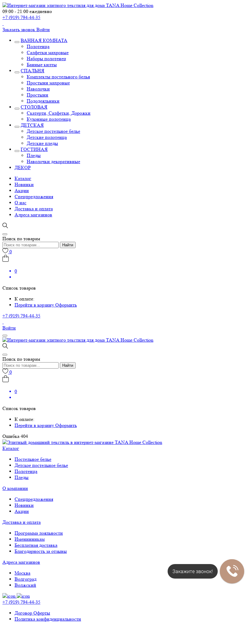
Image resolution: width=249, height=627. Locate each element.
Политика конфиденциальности (48, 619)
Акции (22, 190)
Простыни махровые (48, 83)
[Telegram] (3, 23)
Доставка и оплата (34, 209)
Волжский (25, 585)
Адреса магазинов (33, 215)
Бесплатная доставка (36, 545)
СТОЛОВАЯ (34, 107)
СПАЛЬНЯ (32, 71)
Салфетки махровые (48, 52)
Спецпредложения (34, 196)
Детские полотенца (47, 137)
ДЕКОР (23, 167)
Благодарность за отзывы (41, 551)
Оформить (66, 305)
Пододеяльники (43, 101)
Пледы (34, 155)
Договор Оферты (32, 613)
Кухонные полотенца (49, 119)
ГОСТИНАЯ (34, 149)
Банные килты (42, 64)
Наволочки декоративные (53, 161)
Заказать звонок (19, 29)
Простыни (37, 95)
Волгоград (25, 579)
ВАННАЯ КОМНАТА (44, 40)
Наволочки (38, 89)
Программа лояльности (39, 533)
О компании (15, 488)
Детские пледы (42, 143)
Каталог (23, 178)
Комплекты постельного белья (58, 77)
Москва (22, 573)
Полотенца (38, 46)
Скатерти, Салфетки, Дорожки (58, 113)
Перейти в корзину (35, 305)
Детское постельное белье (53, 131)
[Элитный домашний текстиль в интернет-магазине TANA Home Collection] (77, 5)
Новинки (24, 184)
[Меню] (4, 335)
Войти (43, 29)
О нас (20, 202)
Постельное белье (33, 459)
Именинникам (30, 539)
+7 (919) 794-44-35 (21, 17)
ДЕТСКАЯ (32, 125)
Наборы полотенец (46, 58)
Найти (67, 245)
